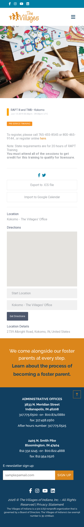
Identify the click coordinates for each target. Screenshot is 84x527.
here (43, 138)
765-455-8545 (48, 135)
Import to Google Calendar (42, 197)
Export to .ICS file (42, 185)
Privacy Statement (50, 504)
